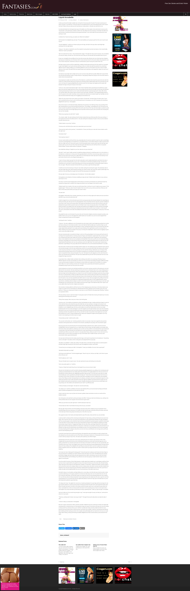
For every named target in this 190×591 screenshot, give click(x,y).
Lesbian (81, 20)
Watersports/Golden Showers (69, 519)
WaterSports (86, 20)
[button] (186, 14)
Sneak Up (61, 562)
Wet (129, 562)
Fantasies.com (66, 588)
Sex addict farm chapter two (83, 544)
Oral (60, 519)
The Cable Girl (62, 544)
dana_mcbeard (73, 20)
